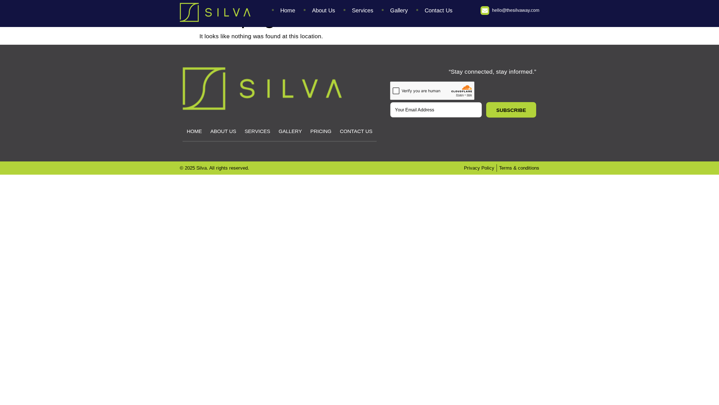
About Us (323, 10)
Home (287, 10)
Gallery (399, 10)
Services (362, 10)
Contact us (438, 10)
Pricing (320, 131)
